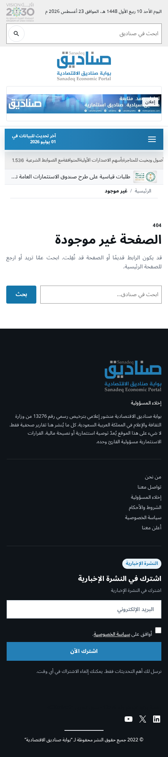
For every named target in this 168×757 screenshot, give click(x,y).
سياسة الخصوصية (143, 518)
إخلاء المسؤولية (146, 497)
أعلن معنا (151, 528)
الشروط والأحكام (145, 507)
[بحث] (16, 33)
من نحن (153, 477)
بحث (21, 294)
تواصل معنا (149, 487)
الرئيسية (143, 191)
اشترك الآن (84, 651)
